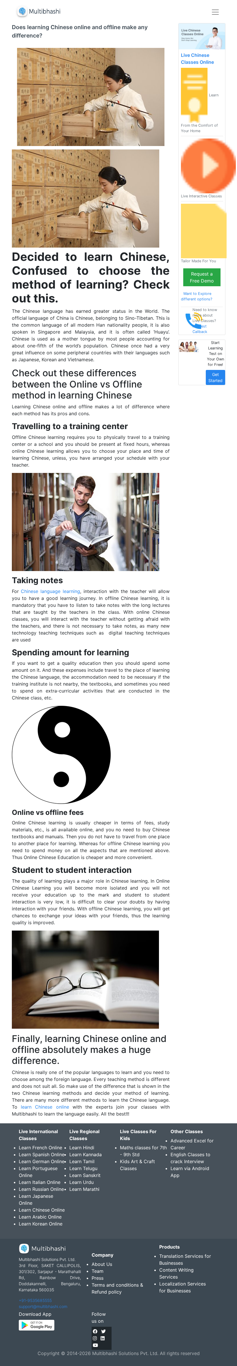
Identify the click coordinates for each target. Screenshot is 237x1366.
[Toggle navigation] (215, 12)
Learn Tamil (82, 1161)
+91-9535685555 (35, 1300)
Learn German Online (41, 1161)
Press (97, 1278)
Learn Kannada (85, 1154)
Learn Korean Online (40, 1224)
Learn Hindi (81, 1147)
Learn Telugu (83, 1168)
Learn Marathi (84, 1189)
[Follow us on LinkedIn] (102, 1338)
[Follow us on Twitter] (103, 1331)
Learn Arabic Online (40, 1217)
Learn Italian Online (39, 1182)
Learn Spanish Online (41, 1154)
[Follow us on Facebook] (95, 1331)
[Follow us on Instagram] (95, 1338)
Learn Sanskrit (85, 1175)
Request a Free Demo (202, 277)
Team (97, 1271)
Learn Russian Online (41, 1189)
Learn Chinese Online (42, 1210)
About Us (102, 1264)
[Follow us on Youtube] (95, 1345)
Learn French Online (40, 1147)
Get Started (215, 377)
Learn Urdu (81, 1182)
